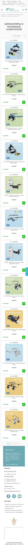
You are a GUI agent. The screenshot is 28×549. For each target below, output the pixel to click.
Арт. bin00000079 (14, 107)
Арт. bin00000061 (14, 309)
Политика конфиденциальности (12, 491)
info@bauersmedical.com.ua (13, 483)
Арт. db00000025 (14, 409)
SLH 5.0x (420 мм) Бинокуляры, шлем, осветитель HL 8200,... (14, 61)
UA (25, 6)
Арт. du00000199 (14, 241)
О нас (4, 1)
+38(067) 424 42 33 (11, 479)
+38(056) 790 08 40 (11, 481)
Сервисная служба (12, 3)
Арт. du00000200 (14, 174)
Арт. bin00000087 (14, 275)
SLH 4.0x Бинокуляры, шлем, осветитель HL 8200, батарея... (14, 162)
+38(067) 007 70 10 (21, 4)
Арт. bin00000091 (14, 74)
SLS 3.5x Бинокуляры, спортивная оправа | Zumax (14, 296)
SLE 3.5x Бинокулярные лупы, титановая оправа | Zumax (14, 431)
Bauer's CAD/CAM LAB (12, 464)
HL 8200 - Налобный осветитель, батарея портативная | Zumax (14, 263)
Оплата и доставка (12, 1)
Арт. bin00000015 (14, 376)
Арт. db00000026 (14, 342)
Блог (19, 1)
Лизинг (4, 3)
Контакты (21, 3)
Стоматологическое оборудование (14, 512)
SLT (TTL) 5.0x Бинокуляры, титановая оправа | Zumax (14, 95)
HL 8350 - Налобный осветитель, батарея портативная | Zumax (14, 196)
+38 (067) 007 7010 (11, 474)
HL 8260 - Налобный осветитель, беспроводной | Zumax (14, 330)
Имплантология (9, 508)
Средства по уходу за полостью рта (14, 504)
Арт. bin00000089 (14, 208)
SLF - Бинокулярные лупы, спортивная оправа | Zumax (14, 364)
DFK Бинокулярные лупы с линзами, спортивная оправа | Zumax (14, 128)
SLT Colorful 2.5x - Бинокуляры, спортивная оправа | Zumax (14, 229)
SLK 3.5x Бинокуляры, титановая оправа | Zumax (14, 397)
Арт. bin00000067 (14, 40)
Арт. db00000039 (14, 141)
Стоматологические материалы (13, 506)
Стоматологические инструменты (13, 510)
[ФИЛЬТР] (27, 274)
